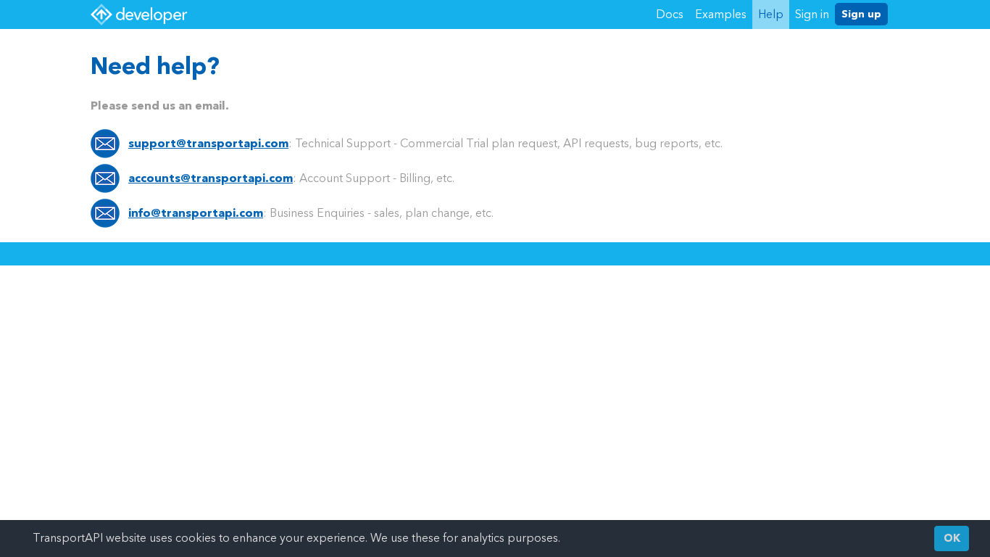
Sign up (861, 14)
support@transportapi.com (208, 143)
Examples (720, 14)
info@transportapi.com (195, 213)
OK (952, 538)
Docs (669, 14)
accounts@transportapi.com (210, 178)
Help (770, 14)
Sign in (812, 14)
